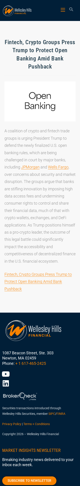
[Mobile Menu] (63, 10)
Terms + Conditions (36, 424)
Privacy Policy (11, 424)
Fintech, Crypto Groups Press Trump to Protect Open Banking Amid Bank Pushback (38, 281)
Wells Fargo (58, 167)
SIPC (51, 413)
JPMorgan (30, 167)
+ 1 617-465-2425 (30, 363)
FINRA (60, 413)
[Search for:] (69, 10)
